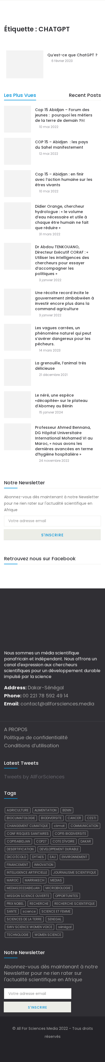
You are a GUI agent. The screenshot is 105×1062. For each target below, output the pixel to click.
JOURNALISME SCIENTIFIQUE (74, 872)
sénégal (65, 927)
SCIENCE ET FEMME (56, 911)
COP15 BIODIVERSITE (70, 833)
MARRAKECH (34, 880)
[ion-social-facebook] (42, 1047)
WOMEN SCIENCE (47, 934)
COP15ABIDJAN (18, 841)
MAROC (13, 880)
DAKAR (85, 841)
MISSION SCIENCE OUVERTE (28, 895)
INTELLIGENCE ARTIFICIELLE (27, 872)
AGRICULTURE (18, 810)
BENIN (66, 810)
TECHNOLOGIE (18, 934)
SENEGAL (54, 919)
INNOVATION (43, 864)
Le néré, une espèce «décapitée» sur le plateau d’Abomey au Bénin (61, 401)
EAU (53, 857)
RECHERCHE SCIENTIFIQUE (74, 903)
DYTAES (38, 857)
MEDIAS (56, 880)
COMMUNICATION (84, 825)
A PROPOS (15, 729)
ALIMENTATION (45, 810)
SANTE (12, 911)
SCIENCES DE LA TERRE (24, 919)
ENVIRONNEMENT (74, 857)
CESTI (91, 818)
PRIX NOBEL (15, 903)
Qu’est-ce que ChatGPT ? (72, 55)
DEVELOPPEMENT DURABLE (59, 849)
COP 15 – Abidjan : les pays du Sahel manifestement (61, 144)
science (29, 911)
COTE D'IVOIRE (63, 841)
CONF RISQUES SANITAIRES (28, 833)
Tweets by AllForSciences (34, 776)
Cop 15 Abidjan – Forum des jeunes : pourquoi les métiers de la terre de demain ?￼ (63, 115)
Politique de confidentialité (36, 737)
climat (59, 825)
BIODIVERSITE (51, 818)
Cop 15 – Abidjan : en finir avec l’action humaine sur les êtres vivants (63, 179)
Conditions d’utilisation (31, 745)
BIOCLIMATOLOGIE (21, 818)
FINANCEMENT (17, 864)
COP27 (41, 841)
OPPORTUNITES (66, 895)
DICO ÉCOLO (16, 857)
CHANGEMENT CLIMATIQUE (27, 825)
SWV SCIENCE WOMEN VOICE (29, 927)
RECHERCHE (39, 903)
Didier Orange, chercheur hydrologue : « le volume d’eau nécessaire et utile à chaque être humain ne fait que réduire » (62, 217)
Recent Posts (85, 95)
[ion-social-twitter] (52, 1047)
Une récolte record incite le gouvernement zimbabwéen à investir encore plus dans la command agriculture (64, 301)
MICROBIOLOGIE (58, 888)
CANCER (74, 818)
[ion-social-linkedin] (63, 1047)
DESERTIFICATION (20, 849)
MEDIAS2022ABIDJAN (23, 888)
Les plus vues (20, 95)
